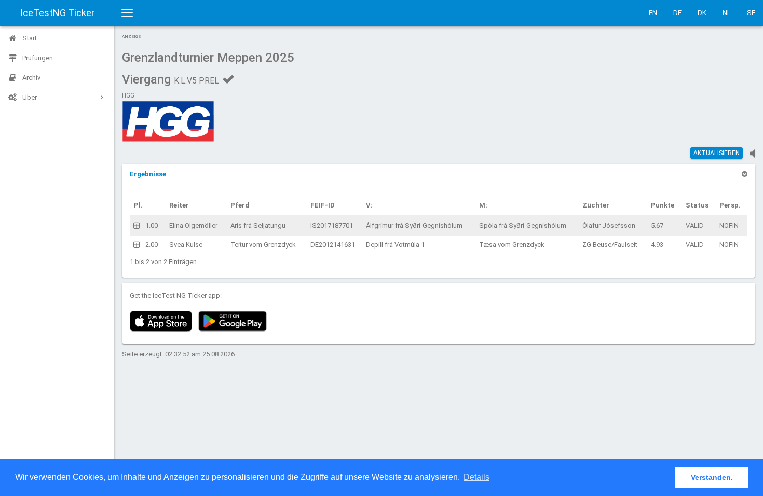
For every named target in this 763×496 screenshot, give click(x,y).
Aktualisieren (716, 153)
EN (653, 13)
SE (751, 13)
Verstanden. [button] (712, 477)
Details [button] (476, 477)
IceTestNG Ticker (57, 12)
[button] (148, 174)
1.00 (151, 225)
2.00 (151, 245)
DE (677, 13)
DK (702, 13)
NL (727, 13)
